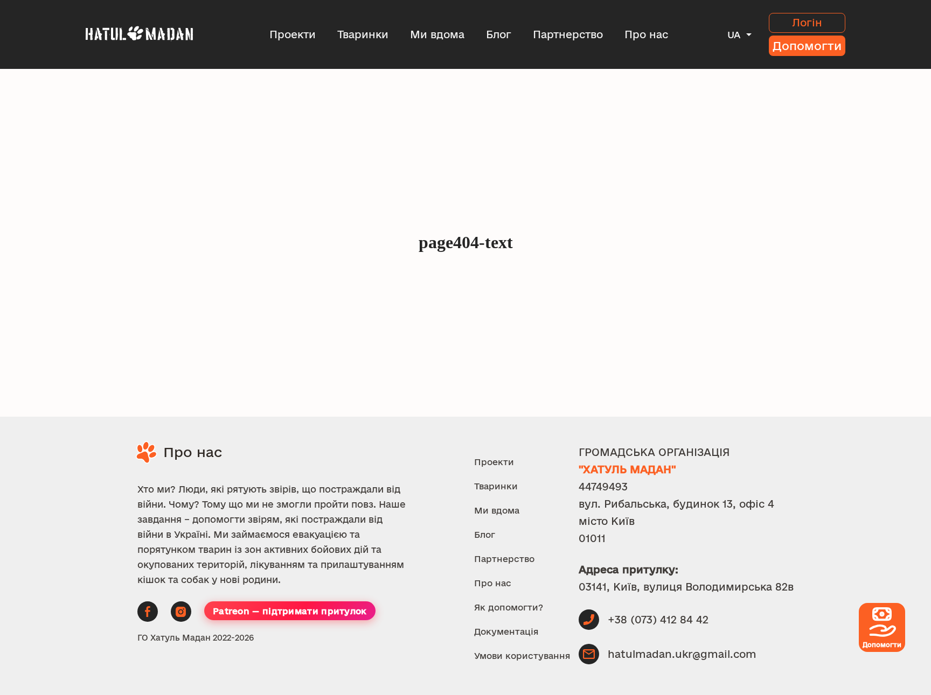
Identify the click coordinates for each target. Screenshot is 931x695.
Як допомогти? (508, 607)
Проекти (292, 34)
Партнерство (568, 34)
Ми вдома (437, 34)
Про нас (646, 34)
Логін (807, 23)
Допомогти (807, 45)
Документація (506, 631)
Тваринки (362, 34)
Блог (498, 34)
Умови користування (522, 656)
